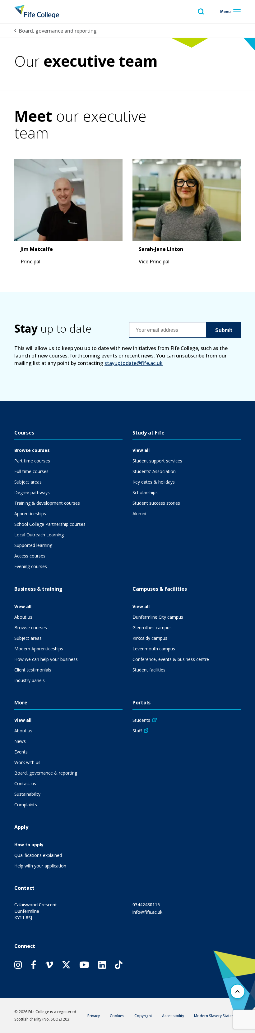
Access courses (29, 556)
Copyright (143, 1015)
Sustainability (27, 794)
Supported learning (33, 545)
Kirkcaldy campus (149, 638)
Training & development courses (47, 503)
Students (141, 720)
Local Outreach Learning (39, 535)
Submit (223, 330)
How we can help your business (46, 659)
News (20, 741)
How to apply (29, 845)
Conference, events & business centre (170, 659)
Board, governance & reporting (45, 773)
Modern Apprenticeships (38, 649)
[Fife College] (36, 11)
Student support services (157, 461)
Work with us (27, 762)
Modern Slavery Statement (217, 1015)
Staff (137, 731)
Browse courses (32, 450)
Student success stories (156, 503)
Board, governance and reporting (58, 30)
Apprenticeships (30, 513)
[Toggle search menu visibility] (201, 11)
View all (141, 450)
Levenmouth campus (153, 649)
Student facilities (148, 670)
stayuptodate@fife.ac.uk (133, 363)
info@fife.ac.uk (147, 912)
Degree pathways (32, 492)
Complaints (25, 805)
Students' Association (154, 471)
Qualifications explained (38, 855)
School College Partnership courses (50, 524)
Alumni (139, 513)
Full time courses (31, 471)
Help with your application (40, 866)
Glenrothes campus (152, 627)
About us (23, 617)
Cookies (117, 1015)
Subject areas (28, 482)
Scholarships (145, 492)
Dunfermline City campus (157, 617)
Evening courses (30, 566)
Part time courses (32, 461)
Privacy (93, 1015)
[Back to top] (237, 991)
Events (21, 752)
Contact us (25, 783)
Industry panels (29, 680)
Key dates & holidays (153, 482)
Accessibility (173, 1015)
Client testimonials (32, 670)
